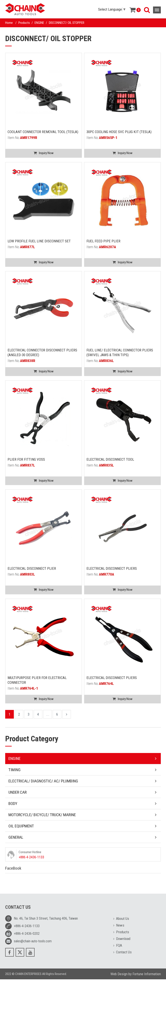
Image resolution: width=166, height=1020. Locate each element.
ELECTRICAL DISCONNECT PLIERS (111, 568)
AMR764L (106, 683)
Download (123, 938)
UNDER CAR (17, 792)
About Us (122, 918)
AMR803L (27, 574)
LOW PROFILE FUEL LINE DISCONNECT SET (39, 241)
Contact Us (124, 952)
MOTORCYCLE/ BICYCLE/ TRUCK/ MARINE (42, 814)
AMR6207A (107, 247)
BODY (12, 803)
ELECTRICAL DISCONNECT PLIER (32, 568)
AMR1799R (28, 137)
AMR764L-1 (29, 688)
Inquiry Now (46, 153)
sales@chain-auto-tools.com (33, 941)
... (47, 714)
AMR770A (106, 574)
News (120, 925)
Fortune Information (146, 974)
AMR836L (106, 361)
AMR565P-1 (108, 137)
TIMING (14, 769)
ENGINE (39, 23)
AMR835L (106, 465)
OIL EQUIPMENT (21, 826)
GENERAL (15, 837)
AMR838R (27, 361)
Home (9, 23)
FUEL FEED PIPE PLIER (103, 241)
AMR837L (27, 465)
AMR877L (27, 247)
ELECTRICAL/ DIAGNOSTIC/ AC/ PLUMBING (43, 781)
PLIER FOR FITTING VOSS (26, 459)
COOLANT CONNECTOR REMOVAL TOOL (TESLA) (43, 132)
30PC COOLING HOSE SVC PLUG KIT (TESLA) (119, 132)
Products (24, 23)
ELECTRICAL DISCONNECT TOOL (110, 459)
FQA (119, 945)
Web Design (119, 974)
